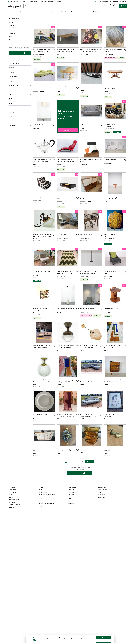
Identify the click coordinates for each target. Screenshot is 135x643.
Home (10, 16)
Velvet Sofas (101, 494)
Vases (10, 494)
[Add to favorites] (53, 50)
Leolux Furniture (43, 492)
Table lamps (12, 502)
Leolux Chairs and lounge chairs (47, 494)
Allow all (103, 637)
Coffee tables (12, 492)
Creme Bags (71, 501)
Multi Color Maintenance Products (77, 506)
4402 (83, 461)
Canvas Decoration (73, 492)
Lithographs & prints (14, 499)
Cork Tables (71, 494)
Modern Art (41, 501)
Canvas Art (71, 489)
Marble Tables (101, 497)
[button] (95, 1)
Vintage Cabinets (43, 506)
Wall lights (11, 507)
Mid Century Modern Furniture (46, 503)
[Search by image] (104, 6)
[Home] (14, 6)
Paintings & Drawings (14, 504)
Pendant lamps (12, 489)
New (15, 16)
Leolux (40, 489)
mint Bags (71, 503)
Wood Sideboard (102, 489)
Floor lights (11, 497)
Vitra (99, 492)
